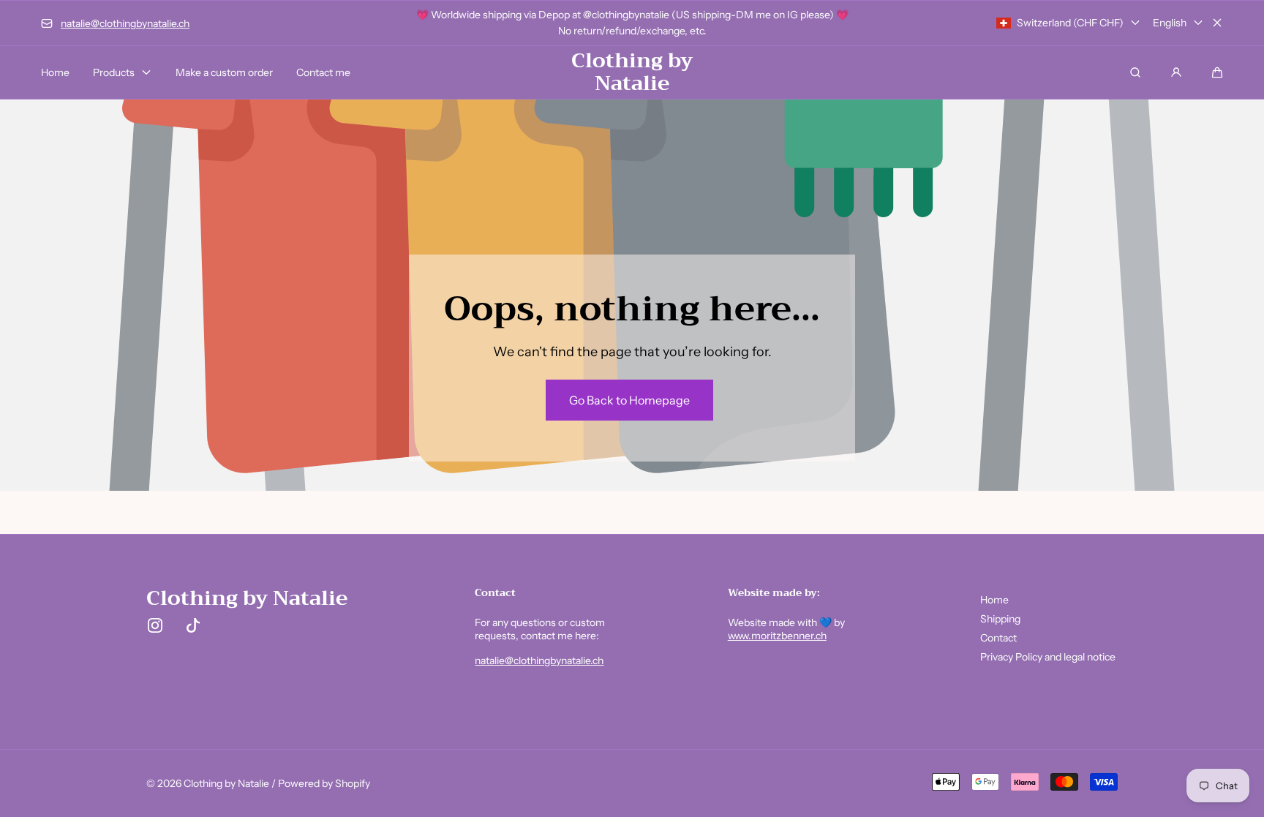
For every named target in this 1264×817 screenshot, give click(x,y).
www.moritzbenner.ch (777, 635)
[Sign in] (1176, 72)
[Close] (1217, 23)
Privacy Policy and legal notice (1048, 656)
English (1169, 22)
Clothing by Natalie (226, 783)
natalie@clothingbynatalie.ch (539, 660)
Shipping (1000, 618)
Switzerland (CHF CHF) (1070, 22)
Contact (998, 637)
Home (994, 599)
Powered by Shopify (324, 783)
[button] (1217, 72)
